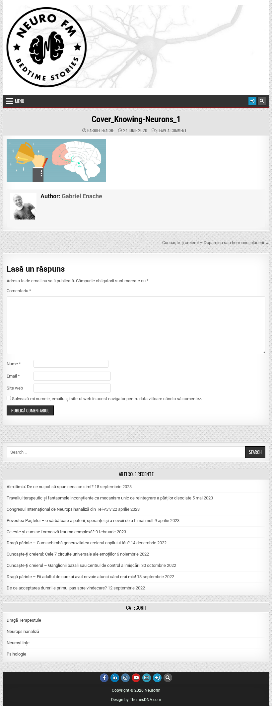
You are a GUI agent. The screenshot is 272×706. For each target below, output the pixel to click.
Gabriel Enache (100, 130)
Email (13, 376)
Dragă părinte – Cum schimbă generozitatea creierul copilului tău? (68, 542)
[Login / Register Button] (252, 101)
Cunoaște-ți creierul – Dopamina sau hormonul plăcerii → (215, 242)
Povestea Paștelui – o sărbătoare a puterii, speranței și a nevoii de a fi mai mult (80, 520)
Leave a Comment (172, 130)
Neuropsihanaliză (23, 631)
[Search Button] (262, 101)
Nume (14, 363)
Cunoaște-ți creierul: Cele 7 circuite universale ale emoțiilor (61, 554)
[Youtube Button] (136, 677)
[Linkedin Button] (114, 677)
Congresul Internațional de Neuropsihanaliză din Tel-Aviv (59, 509)
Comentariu (19, 290)
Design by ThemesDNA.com (136, 699)
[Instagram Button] (125, 677)
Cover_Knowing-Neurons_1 (136, 119)
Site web (15, 388)
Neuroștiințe (18, 642)
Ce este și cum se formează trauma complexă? (51, 531)
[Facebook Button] (104, 677)
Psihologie (16, 654)
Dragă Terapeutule (24, 620)
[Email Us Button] (146, 677)
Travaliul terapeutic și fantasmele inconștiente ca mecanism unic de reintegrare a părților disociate (99, 497)
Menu (19, 101)
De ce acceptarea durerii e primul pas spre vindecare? (57, 587)
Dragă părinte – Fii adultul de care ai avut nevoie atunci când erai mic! (71, 576)
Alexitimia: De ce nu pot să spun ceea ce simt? (50, 486)
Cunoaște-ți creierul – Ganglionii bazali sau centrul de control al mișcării (73, 565)
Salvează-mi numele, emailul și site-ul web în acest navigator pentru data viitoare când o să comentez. (107, 398)
